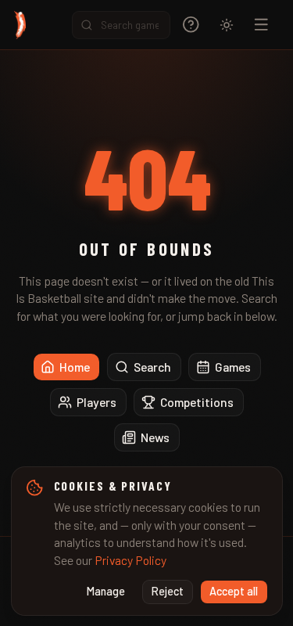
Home (74, 366)
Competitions (197, 401)
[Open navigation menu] (261, 24)
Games (233, 366)
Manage (106, 591)
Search (152, 366)
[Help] (191, 24)
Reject (168, 591)
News (155, 437)
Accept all (233, 591)
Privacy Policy (130, 559)
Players (96, 401)
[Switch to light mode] (227, 25)
